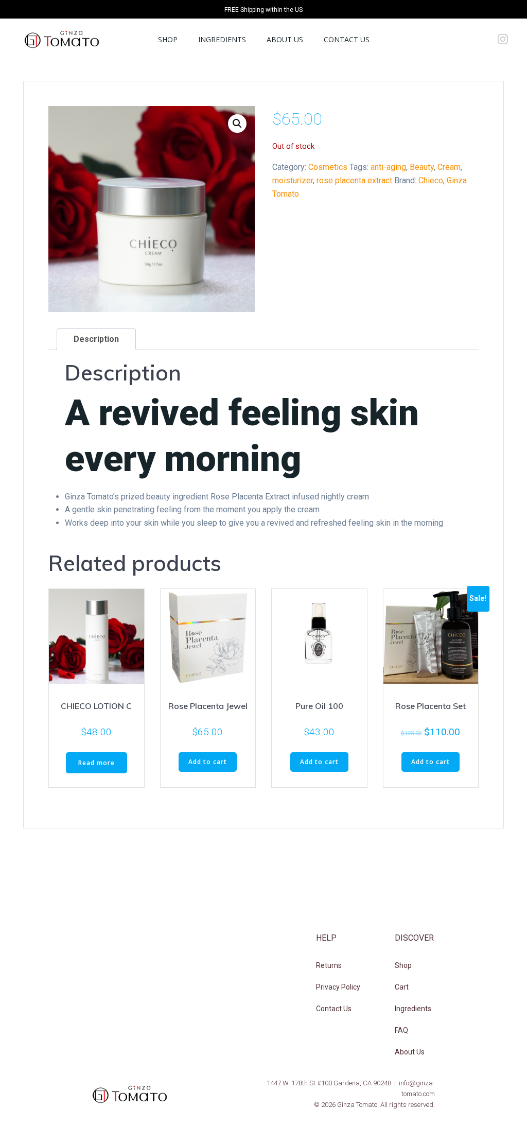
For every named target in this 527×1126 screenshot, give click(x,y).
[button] (237, 123)
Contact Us (347, 39)
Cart (402, 987)
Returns (329, 965)
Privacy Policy (338, 987)
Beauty (422, 167)
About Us (285, 39)
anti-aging (388, 167)
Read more (96, 762)
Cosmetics (327, 167)
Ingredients (222, 39)
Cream (449, 167)
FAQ (401, 1030)
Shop (168, 39)
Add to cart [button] (207, 761)
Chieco (430, 180)
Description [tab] (96, 339)
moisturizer (292, 180)
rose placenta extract (354, 180)
